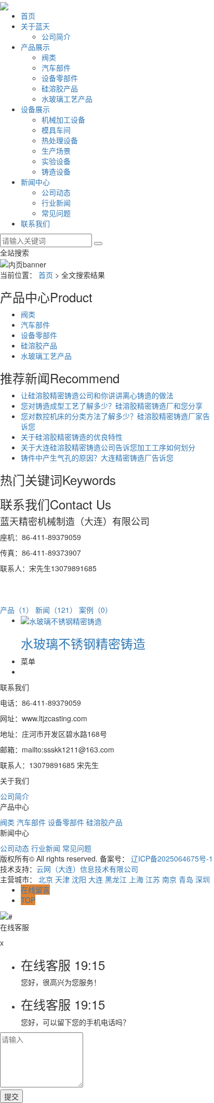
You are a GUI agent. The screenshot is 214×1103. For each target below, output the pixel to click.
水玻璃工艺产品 (67, 98)
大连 (95, 879)
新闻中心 (35, 182)
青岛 (186, 879)
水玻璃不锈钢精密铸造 (83, 643)
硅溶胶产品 (60, 88)
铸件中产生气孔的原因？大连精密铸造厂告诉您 (97, 457)
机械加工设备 (63, 119)
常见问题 (56, 213)
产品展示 (35, 47)
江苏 (152, 879)
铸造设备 (56, 171)
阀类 (49, 57)
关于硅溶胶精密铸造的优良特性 (72, 437)
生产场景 (56, 150)
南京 (169, 879)
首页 (28, 15)
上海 (136, 879)
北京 (45, 879)
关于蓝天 (35, 26)
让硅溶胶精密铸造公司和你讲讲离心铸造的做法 (97, 395)
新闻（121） (56, 609)
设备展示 (35, 109)
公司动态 (56, 192)
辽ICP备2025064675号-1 (172, 858)
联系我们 (35, 223)
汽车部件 (56, 67)
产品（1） (16, 609)
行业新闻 (56, 202)
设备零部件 (60, 78)
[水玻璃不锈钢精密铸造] (61, 620)
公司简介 (56, 36)
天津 (62, 879)
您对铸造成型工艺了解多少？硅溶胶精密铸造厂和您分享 (112, 405)
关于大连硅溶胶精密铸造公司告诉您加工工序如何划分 (108, 447)
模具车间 (56, 130)
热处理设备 (60, 140)
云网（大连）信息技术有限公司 (87, 869)
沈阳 (79, 879)
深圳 (202, 879)
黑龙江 (116, 879)
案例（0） (95, 609)
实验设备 (56, 161)
